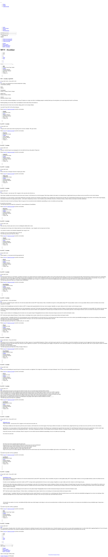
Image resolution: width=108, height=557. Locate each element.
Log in (2, 36)
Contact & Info (6, 6)
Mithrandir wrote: (6, 422)
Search (4, 29)
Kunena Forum (57, 554)
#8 (1, 275)
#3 (1, 149)
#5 (1, 192)
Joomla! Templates (4, 555)
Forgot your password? (7, 39)
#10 (1, 341)
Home (4, 4)
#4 (1, 170)
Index (4, 27)
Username (2, 32)
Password (2, 34)
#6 (1, 224)
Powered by (50, 554)
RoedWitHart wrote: (7, 477)
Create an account (6, 41)
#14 (1, 475)
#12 (1, 389)
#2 (1, 127)
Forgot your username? (7, 40)
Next (4, 57)
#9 (1, 301)
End (4, 58)
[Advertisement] (54, 17)
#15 (1, 527)
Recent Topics (6, 28)
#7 (1, 254)
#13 (1, 420)
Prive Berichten (6, 30)
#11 (1, 368)
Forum (4, 5)
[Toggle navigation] (1, 2)
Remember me (5, 35)
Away (4, 113)
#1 (1, 82)
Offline (4, 68)
